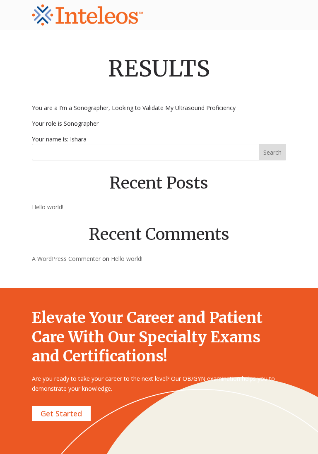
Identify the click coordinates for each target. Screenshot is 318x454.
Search (272, 152)
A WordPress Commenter (66, 259)
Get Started (61, 413)
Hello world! (47, 207)
